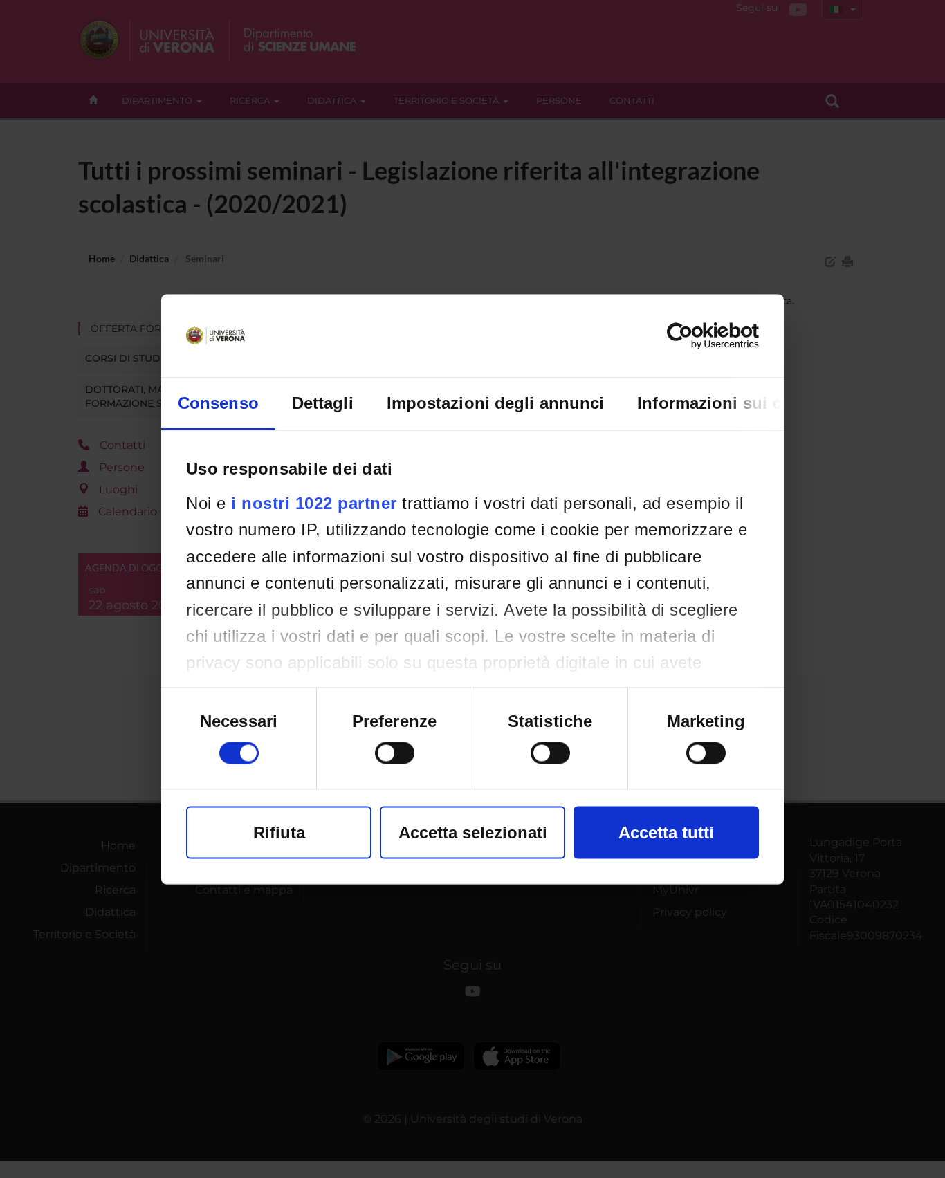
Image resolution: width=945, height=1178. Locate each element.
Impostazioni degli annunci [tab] (496, 402)
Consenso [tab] (218, 402)
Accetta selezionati (472, 831)
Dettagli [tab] (323, 402)
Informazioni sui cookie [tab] (731, 402)
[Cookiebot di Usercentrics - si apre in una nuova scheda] (698, 335)
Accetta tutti (666, 831)
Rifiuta (279, 831)
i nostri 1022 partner (314, 502)
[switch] (394, 753)
